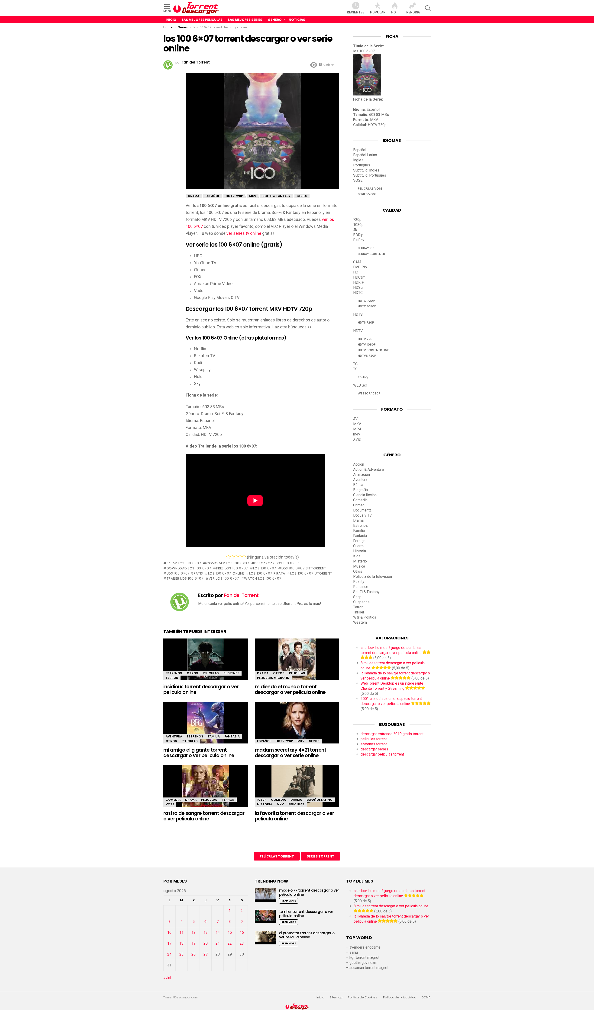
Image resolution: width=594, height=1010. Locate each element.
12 (193, 932)
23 (242, 943)
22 (230, 943)
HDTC (358, 292)
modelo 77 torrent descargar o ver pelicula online (309, 892)
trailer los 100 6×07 (185, 578)
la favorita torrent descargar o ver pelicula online (294, 816)
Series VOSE (367, 194)
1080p (261, 799)
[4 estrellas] (240, 557)
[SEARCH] (428, 8)
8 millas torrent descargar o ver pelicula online (391, 906)
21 (218, 943)
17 (169, 943)
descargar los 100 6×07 (276, 563)
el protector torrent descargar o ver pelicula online (307, 935)
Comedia (173, 799)
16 (242, 932)
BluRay (358, 240)
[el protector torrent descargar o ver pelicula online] (265, 937)
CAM (357, 262)
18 (181, 943)
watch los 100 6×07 (262, 578)
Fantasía (232, 736)
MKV (300, 741)
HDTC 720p (366, 301)
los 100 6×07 (264, 568)
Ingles (358, 160)
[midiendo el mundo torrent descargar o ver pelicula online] (297, 663)
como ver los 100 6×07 (227, 563)
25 (181, 954)
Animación (361, 474)
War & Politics (364, 617)
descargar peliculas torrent (382, 754)
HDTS (358, 314)
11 (181, 932)
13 (205, 932)
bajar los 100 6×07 (184, 563)
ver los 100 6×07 (224, 578)
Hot (394, 12)
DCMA (426, 997)
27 (205, 954)
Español (264, 741)
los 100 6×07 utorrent (311, 573)
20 (205, 943)
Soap (357, 597)
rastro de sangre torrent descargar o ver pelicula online (203, 816)
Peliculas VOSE (370, 188)
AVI (356, 419)
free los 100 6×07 (232, 568)
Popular (377, 12)
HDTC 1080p (367, 306)
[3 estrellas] (236, 557)
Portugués (361, 165)
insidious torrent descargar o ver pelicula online (201, 689)
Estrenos (174, 673)
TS (355, 369)
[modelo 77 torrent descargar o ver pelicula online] (265, 895)
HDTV (358, 331)
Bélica (358, 485)
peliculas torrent (374, 739)
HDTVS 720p (367, 355)
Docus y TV (362, 515)
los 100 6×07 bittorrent (303, 568)
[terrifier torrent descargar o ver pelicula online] (265, 916)
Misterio (360, 561)
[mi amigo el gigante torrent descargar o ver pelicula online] (205, 727)
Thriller (358, 612)
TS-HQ (363, 377)
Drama (262, 673)
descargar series (374, 749)
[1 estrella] (228, 557)
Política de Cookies (363, 997)
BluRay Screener (371, 254)
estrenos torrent (374, 744)
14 (218, 932)
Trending (412, 12)
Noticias (297, 19)
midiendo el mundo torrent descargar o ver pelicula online (290, 689)
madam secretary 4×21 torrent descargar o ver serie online (290, 752)
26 (193, 954)
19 (193, 943)
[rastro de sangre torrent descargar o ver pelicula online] (205, 790)
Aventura (174, 736)
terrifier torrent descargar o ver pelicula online (306, 913)
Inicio (171, 19)
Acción (358, 464)
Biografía (360, 490)
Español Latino (320, 799)
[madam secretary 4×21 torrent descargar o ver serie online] (297, 727)
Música (359, 566)
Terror (172, 678)
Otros (192, 673)
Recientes (356, 12)
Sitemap (336, 997)
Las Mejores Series (245, 19)
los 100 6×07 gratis (185, 573)
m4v (356, 434)
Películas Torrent (277, 856)
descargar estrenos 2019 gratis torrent (392, 734)
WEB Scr (360, 385)
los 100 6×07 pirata (267, 573)
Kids (357, 556)
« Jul (167, 978)
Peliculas (211, 673)
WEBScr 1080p (369, 393)
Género (275, 19)
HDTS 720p (366, 322)
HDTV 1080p (367, 344)
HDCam (359, 277)
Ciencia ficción (365, 495)
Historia (264, 804)
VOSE (170, 804)
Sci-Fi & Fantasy (366, 592)
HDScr (358, 287)
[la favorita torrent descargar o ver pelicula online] (297, 790)
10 (169, 932)
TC (355, 364)
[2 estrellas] (232, 557)
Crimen (359, 505)
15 (230, 932)
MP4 (357, 429)
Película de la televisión (372, 576)
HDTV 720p (284, 741)
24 (169, 954)
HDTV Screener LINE (373, 350)
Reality (358, 581)
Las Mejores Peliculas (202, 19)
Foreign (359, 541)
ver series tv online (243, 233)
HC (355, 272)
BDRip (358, 235)
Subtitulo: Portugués (369, 175)
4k (355, 230)
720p (357, 219)
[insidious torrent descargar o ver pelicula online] (205, 663)
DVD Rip (360, 267)
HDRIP (358, 282)
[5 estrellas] (244, 557)
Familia (214, 736)
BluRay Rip (366, 248)
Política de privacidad (399, 997)
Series (314, 741)
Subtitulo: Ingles (366, 170)
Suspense (231, 673)
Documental (362, 510)
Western (360, 622)
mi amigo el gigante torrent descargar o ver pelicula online (198, 752)
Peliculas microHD (273, 678)
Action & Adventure (368, 469)
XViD (357, 439)
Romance (360, 586)
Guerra (358, 546)
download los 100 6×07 (189, 568)
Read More (288, 900)
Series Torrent (320, 856)
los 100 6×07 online (226, 573)
